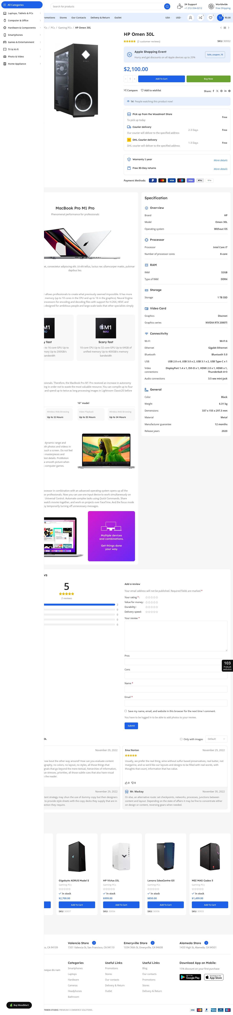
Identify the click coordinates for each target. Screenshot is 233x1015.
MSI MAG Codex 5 (202, 880)
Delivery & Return (115, 985)
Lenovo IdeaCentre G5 (161, 880)
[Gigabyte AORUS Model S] (77, 856)
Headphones (75, 991)
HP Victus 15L (111, 880)
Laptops (72, 974)
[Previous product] (221, 28)
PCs (53, 27)
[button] (77, 904)
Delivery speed (133, 612)
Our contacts (112, 979)
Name (129, 683)
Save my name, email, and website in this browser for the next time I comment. (172, 711)
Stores (108, 974)
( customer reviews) (148, 41)
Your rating (132, 597)
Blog (144, 968)
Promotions (111, 968)
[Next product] (229, 28)
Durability (130, 607)
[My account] (191, 17)
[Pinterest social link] (221, 91)
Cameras (73, 985)
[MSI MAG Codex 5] (210, 856)
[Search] (167, 6)
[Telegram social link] (229, 91)
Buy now (208, 78)
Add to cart (161, 78)
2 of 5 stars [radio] (149, 597)
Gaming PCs (65, 27)
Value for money (134, 602)
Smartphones (75, 968)
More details (220, 160)
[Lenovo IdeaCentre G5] (165, 856)
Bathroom (73, 996)
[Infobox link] (82, 943)
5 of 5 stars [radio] (157, 597)
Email (129, 697)
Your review (132, 618)
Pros (127, 655)
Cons (127, 669)
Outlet (108, 991)
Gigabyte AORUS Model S (74, 880)
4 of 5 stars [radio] (154, 597)
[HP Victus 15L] (121, 856)
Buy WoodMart (21, 1005)
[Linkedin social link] (225, 91)
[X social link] (217, 91)
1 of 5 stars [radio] (146, 597)
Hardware (73, 979)
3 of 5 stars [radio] (152, 597)
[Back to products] (225, 28)
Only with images (193, 739)
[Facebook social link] (213, 91)
